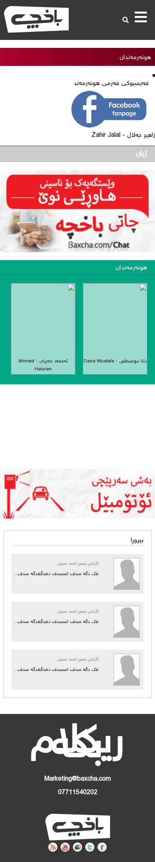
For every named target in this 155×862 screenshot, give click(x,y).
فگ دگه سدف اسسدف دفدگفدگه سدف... (56, 574)
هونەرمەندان (131, 268)
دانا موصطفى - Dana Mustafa (115, 361)
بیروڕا (137, 540)
